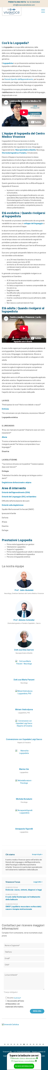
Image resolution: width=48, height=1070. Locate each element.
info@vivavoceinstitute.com (24, 5)
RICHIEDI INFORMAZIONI (24, 1066)
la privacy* (17, 998)
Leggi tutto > (37, 882)
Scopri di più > (37, 854)
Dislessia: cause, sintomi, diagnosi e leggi (24, 890)
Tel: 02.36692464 (33, 2)
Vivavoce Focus (12, 887)
